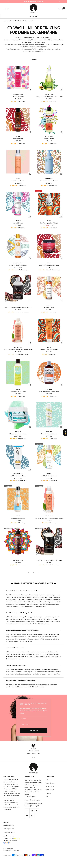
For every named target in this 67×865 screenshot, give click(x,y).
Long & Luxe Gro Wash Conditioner (49, 265)
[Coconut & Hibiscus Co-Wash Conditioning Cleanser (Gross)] (17, 330)
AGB (47, 796)
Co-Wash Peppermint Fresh (18, 476)
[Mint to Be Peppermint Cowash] (17, 246)
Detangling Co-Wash (18, 96)
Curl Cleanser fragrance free (49, 434)
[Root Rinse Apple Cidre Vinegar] (49, 204)
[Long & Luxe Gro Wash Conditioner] (49, 246)
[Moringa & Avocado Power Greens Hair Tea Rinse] (49, 77)
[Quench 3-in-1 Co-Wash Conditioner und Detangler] (17, 288)
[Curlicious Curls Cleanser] (17, 499)
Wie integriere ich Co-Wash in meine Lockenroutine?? (20, 680)
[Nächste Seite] (38, 572)
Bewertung (8, 836)
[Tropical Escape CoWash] (17, 161)
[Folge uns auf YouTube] (27, 815)
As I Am (18, 136)
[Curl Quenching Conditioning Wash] (49, 372)
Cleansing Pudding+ (18, 139)
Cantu (49, 220)
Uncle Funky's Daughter (18, 558)
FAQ (47, 780)
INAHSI (18, 178)
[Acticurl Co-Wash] (17, 204)
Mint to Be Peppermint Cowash (18, 265)
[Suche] (8, 8)
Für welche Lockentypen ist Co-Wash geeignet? (19, 613)
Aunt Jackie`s (49, 136)
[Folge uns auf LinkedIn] (31, 815)
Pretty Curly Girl (18, 473)
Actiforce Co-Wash (49, 307)
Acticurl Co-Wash (18, 223)
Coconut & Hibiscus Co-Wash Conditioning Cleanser (49, 518)
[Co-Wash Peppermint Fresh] (17, 457)
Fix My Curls (49, 178)
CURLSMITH (49, 389)
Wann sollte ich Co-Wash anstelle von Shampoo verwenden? (22, 630)
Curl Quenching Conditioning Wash (49, 391)
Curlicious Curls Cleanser (18, 518)
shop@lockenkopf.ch (9, 832)
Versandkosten (50, 790)
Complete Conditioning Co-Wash (49, 349)
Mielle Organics (18, 94)
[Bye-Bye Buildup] (17, 541)
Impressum (49, 793)
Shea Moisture (49, 94)
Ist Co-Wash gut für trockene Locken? (16, 665)
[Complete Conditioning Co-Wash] (49, 330)
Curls (18, 389)
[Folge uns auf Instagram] (31, 810)
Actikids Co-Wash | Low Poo (49, 476)
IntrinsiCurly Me (18, 263)
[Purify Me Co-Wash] (49, 119)
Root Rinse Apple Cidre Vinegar (49, 223)
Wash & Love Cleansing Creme (18, 434)
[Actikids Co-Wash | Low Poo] (49, 457)
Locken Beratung (50, 783)
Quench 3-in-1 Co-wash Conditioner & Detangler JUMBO (49, 560)
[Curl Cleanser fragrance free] (49, 414)
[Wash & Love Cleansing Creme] (17, 414)
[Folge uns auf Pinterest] (36, 810)
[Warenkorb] (63, 8)
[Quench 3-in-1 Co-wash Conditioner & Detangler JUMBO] (49, 541)
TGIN (18, 305)
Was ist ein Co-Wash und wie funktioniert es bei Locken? (21, 591)
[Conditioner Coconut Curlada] (17, 372)
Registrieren (33, 730)
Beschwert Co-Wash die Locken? (14, 648)
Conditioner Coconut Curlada (18, 391)
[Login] (59, 8)
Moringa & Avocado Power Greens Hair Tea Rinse (49, 96)
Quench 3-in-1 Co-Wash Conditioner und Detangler (18, 307)
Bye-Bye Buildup (18, 560)
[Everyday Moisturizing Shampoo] (49, 161)
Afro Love (18, 431)
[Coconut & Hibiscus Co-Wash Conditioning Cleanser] (49, 499)
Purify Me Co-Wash (49, 139)
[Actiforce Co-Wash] (49, 288)
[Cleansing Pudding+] (17, 119)
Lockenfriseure (50, 786)
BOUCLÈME (49, 431)
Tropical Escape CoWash (18, 181)
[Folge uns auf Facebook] (27, 810)
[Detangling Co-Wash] (17, 77)
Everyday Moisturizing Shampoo (49, 181)
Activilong (18, 220)
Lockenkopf (6, 21)
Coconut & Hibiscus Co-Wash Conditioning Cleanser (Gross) (18, 349)
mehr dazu (40, 1)
